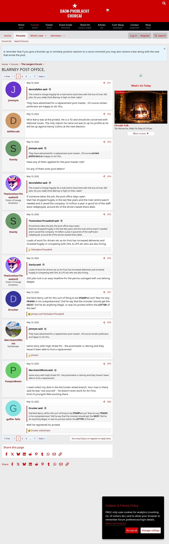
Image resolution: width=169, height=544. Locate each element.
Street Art (85, 26)
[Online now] (13, 336)
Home (21, 26)
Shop (148, 26)
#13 (109, 141)
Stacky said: (35, 264)
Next (41, 76)
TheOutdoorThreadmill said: (44, 220)
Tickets (49, 26)
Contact (134, 26)
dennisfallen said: (38, 89)
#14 (109, 176)
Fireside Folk (122, 125)
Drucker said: (36, 408)
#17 (109, 292)
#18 (109, 322)
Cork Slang (118, 26)
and (47, 314)
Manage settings (151, 530)
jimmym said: (36, 148)
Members (56, 35)
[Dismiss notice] (164, 49)
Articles (101, 26)
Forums (35, 26)
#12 (109, 114)
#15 (109, 214)
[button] (46, 36)
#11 (109, 82)
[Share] (104, 83)
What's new (36, 35)
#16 (109, 258)
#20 (109, 401)
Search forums (21, 41)
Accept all (131, 530)
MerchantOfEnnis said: (41, 370)
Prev (8, 76)
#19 (109, 363)
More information (115, 523)
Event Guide (65, 26)
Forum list (7, 41)
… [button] (30, 76)
